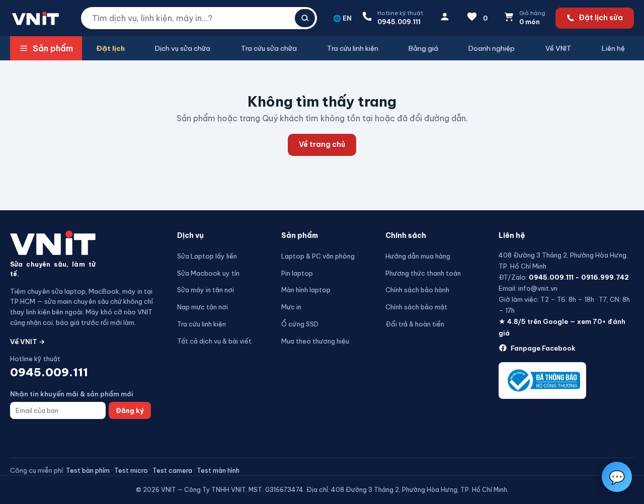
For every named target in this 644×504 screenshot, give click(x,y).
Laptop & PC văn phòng (318, 256)
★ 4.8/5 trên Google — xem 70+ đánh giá (562, 327)
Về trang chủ (322, 144)
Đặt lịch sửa (601, 17)
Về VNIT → (27, 342)
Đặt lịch (110, 48)
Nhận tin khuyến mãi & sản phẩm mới (71, 394)
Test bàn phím (88, 470)
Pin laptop (297, 273)
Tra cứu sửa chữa (269, 48)
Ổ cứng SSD (299, 324)
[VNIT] (53, 242)
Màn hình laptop (306, 290)
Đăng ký (130, 410)
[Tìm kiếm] (305, 18)
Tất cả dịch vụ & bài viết (214, 341)
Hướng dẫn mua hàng (417, 256)
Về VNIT (558, 48)
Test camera (172, 470)
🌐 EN (342, 18)
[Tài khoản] (444, 18)
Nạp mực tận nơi (202, 307)
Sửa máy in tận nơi (205, 290)
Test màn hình (218, 470)
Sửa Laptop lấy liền (207, 256)
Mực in (291, 307)
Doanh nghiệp (491, 48)
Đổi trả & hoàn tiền (414, 324)
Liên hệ (613, 48)
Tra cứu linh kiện (352, 48)
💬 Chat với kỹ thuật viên (572, 444)
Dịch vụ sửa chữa (182, 48)
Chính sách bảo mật (416, 307)
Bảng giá (423, 48)
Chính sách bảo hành (417, 290)
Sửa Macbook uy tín (208, 273)
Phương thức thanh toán (423, 273)
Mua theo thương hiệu (315, 341)
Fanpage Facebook (543, 348)
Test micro (131, 470)
